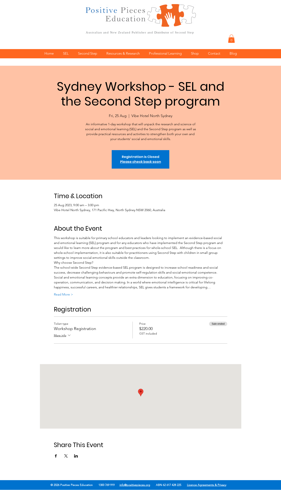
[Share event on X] (66, 456)
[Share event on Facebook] (56, 456)
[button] (231, 39)
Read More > (63, 294)
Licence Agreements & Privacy (206, 485)
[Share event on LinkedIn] (76, 456)
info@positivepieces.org (135, 485)
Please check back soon (140, 161)
